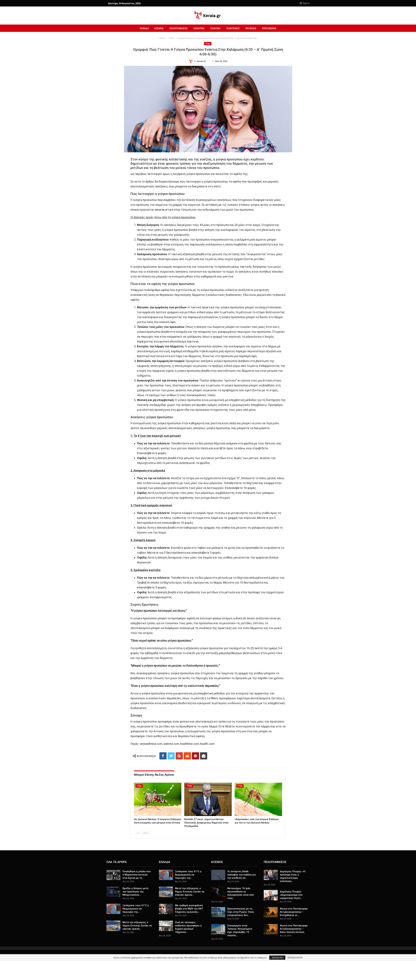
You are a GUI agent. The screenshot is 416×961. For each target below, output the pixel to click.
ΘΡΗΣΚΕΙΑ (250, 28)
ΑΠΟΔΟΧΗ (277, 957)
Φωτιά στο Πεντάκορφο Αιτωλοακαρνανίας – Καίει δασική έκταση (294, 929)
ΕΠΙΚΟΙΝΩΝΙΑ (269, 28)
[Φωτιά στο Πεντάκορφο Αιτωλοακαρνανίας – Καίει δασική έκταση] (271, 929)
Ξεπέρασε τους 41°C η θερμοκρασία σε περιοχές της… (136, 908)
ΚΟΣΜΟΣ (159, 28)
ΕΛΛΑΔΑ (144, 28)
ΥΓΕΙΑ (207, 44)
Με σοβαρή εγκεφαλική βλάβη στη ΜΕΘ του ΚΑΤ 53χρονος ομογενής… (189, 908)
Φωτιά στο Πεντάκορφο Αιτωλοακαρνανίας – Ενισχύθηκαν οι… (294, 912)
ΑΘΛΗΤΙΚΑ (198, 28)
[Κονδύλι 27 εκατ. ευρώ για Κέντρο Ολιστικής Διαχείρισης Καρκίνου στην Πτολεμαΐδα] (208, 799)
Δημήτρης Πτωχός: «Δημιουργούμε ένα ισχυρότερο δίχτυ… (291, 895)
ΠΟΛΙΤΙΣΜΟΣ (233, 28)
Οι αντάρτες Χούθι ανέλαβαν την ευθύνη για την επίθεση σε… (241, 874)
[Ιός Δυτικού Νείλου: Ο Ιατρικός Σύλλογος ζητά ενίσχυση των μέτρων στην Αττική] (157, 799)
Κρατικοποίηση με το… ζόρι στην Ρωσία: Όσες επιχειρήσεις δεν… (240, 912)
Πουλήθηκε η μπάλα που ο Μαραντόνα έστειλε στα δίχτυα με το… (137, 874)
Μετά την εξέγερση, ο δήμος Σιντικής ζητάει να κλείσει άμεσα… (137, 925)
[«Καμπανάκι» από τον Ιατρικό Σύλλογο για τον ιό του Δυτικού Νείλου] (258, 799)
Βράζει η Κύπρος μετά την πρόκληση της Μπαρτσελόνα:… (135, 891)
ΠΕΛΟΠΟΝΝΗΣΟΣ (178, 28)
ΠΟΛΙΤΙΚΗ (215, 28)
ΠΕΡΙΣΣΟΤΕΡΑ (295, 957)
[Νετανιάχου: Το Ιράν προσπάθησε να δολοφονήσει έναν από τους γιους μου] (218, 892)
